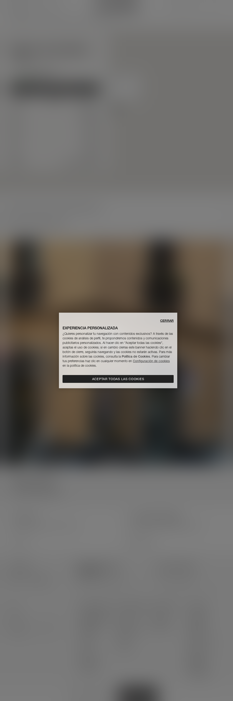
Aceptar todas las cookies (118, 379)
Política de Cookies (136, 356)
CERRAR (167, 320)
